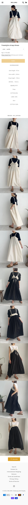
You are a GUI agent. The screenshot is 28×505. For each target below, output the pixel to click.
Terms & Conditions (14, 476)
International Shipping (14, 471)
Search (14, 467)
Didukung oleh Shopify (19, 491)
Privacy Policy (14, 479)
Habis (13, 61)
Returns (14, 474)
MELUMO (14, 2)
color (4, 49)
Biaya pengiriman (6, 55)
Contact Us (14, 469)
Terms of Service (14, 481)
